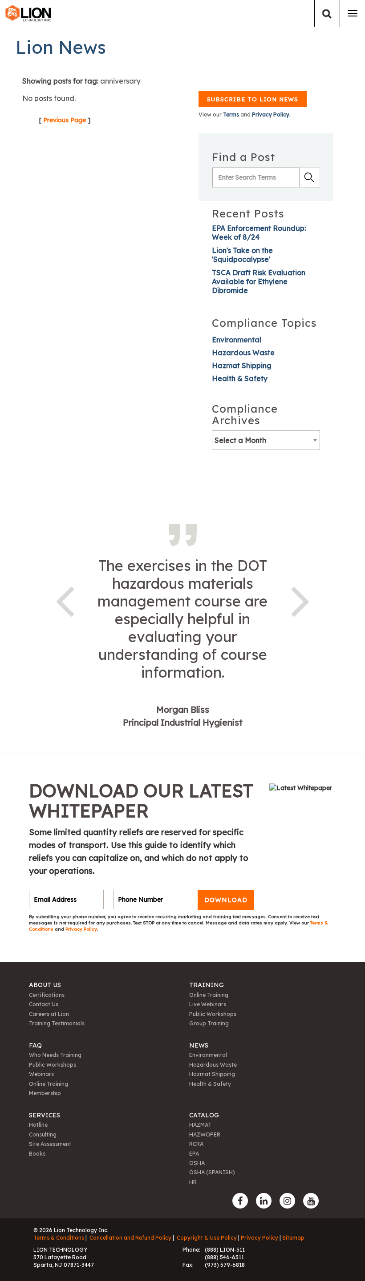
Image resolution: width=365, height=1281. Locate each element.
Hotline (38, 1124)
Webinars (41, 1074)
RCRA (196, 1143)
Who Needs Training (55, 1055)
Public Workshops (212, 1014)
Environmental (236, 339)
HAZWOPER (204, 1134)
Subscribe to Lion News (252, 99)
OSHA (197, 1163)
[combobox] (266, 440)
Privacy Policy (81, 929)
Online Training (208, 995)
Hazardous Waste (243, 352)
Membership (45, 1093)
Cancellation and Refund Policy (130, 1237)
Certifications (47, 995)
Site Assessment (50, 1143)
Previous (64, 599)
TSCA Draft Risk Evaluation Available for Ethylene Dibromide (258, 281)
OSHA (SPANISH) (212, 1172)
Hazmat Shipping (242, 365)
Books (37, 1153)
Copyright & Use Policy (207, 1237)
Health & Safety (240, 378)
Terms (231, 114)
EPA (194, 1153)
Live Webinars (207, 1004)
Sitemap (293, 1237)
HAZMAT (200, 1124)
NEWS (198, 1045)
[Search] (327, 13)
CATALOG (204, 1115)
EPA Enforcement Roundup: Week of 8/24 (259, 232)
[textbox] (266, 440)
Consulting (43, 1134)
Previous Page (64, 120)
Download (225, 899)
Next (300, 599)
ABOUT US (45, 985)
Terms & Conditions (58, 1237)
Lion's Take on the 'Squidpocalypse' (242, 255)
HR (193, 1182)
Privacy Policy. (271, 114)
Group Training (209, 1023)
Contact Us (43, 1004)
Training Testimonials (57, 1023)
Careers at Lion (49, 1014)
